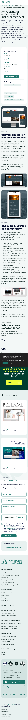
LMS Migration (5, 598)
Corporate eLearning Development (11, 623)
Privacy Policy (8, 527)
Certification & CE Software (9, 628)
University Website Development (10, 580)
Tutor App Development (8, 582)
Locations (4, 709)
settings (22, 360)
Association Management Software (11, 626)
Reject (11, 363)
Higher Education (6, 570)
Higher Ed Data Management (9, 585)
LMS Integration (5, 600)
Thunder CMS (16, 85)
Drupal (3, 652)
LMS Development (6, 593)
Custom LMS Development (8, 603)
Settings (18, 363)
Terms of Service (18, 527)
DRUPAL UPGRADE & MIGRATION (14, 100)
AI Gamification (5, 642)
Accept (5, 363)
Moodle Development (7, 605)
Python (3, 655)
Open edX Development (8, 610)
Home (5, 5)
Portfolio (11, 5)
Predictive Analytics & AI (8, 644)
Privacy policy (5, 712)
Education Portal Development (10, 573)
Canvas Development (7, 613)
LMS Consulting (5, 595)
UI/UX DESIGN (9, 96)
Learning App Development (9, 615)
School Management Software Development (10, 576)
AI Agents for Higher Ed (7, 639)
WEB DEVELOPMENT (10, 93)
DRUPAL (7, 85)
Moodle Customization (7, 608)
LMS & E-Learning (6, 589)
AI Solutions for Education (8, 636)
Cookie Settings (11, 528)
